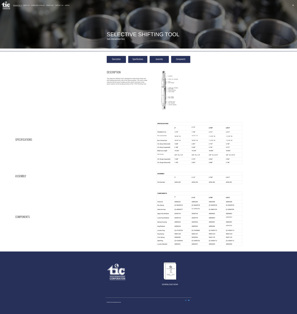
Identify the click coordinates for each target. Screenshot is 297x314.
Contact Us (59, 5)
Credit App (50, 5)
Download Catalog (38, 5)
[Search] (293, 5)
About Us (26, 5)
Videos (67, 5)
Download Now (170, 284)
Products (17, 5)
